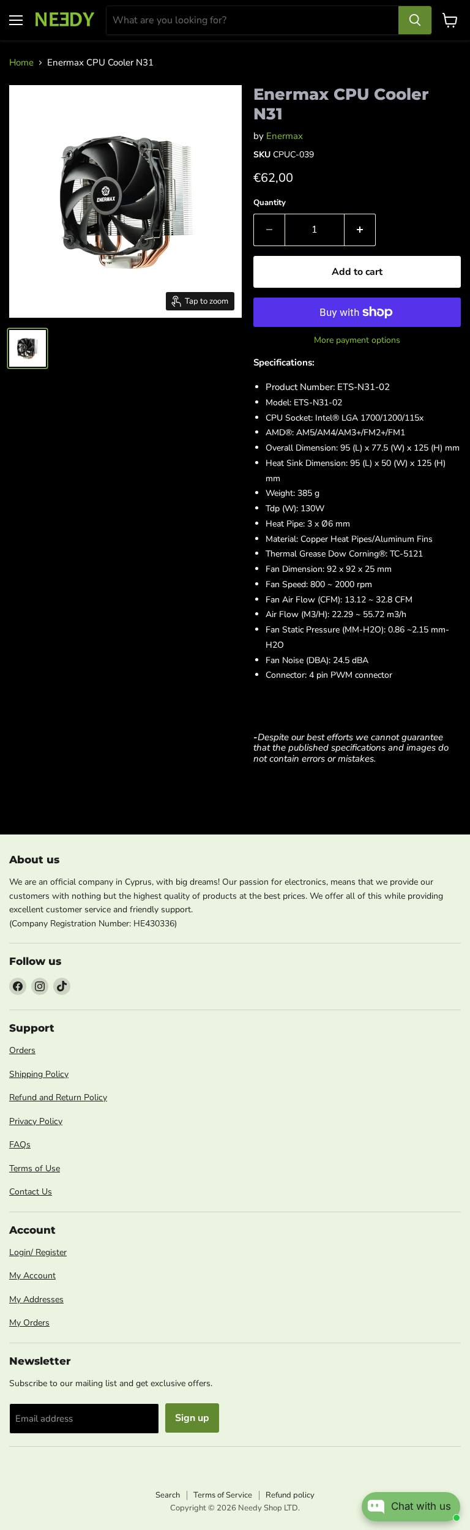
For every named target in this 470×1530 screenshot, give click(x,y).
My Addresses (36, 1299)
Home (21, 63)
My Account (32, 1275)
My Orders (29, 1323)
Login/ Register (38, 1252)
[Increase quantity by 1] (360, 230)
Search (167, 1495)
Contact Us (30, 1192)
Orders (22, 1050)
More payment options (357, 340)
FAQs (20, 1144)
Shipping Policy (39, 1074)
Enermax (284, 136)
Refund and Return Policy (58, 1097)
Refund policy (290, 1495)
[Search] (414, 20)
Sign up (192, 1418)
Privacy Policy (35, 1121)
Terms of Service (222, 1495)
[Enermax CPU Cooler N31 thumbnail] (27, 348)
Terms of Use (34, 1168)
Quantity (269, 203)
